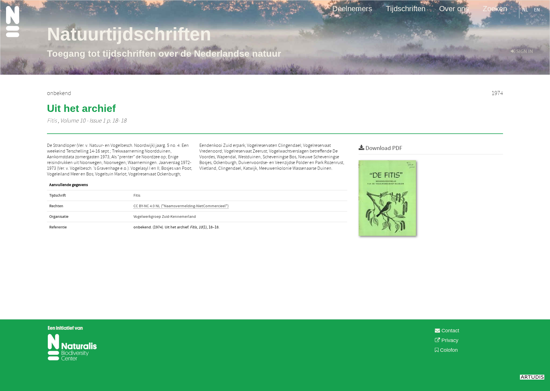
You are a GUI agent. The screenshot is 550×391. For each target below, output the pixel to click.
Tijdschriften (405, 8)
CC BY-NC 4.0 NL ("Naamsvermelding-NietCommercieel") (181, 206)
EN (537, 10)
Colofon (448, 350)
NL (525, 10)
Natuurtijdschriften (129, 34)
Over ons (454, 8)
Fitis (52, 120)
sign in (524, 51)
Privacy (449, 340)
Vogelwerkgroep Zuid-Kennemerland (164, 216)
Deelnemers (352, 8)
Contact (449, 330)
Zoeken (495, 8)
